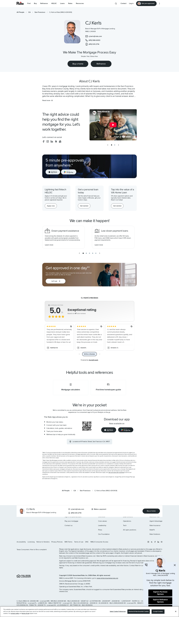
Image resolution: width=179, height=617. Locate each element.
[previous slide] (108, 145)
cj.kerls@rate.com (77, 509)
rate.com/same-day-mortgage (116, 472)
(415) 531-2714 (76, 513)
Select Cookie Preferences (118, 611)
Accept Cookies (158, 611)
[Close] (175, 611)
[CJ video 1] (113, 124)
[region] (89, 611)
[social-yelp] (56, 141)
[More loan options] (159, 3)
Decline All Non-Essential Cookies (139, 611)
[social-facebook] (43, 141)
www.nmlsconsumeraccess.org (107, 578)
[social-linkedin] (52, 141)
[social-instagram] (47, 141)
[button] (56, 281)
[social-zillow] (60, 141)
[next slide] (118, 145)
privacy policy (15, 613)
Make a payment (100, 509)
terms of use (25, 613)
